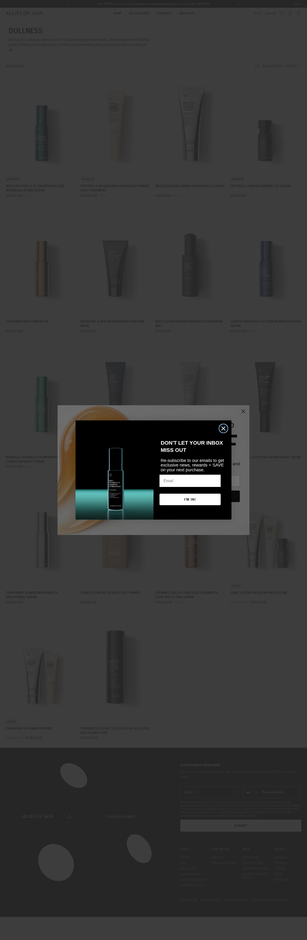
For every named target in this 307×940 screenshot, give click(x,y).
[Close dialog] (223, 428)
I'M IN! (190, 499)
